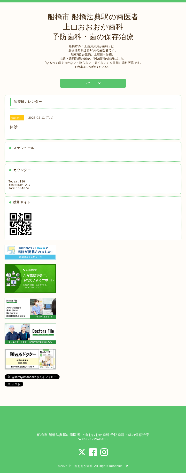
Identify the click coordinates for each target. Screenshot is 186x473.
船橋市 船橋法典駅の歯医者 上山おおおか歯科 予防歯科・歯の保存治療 (93, 27)
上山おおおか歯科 (80, 466)
